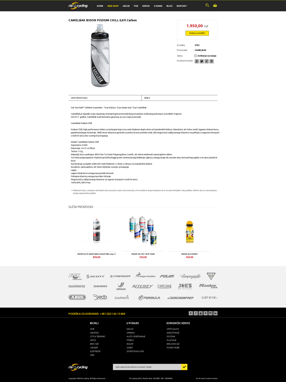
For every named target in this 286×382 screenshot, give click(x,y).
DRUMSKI (94, 333)
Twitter (202, 61)
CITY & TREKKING (97, 336)
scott (95, 276)
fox (75, 277)
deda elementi (99, 297)
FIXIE (92, 355)
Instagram (210, 313)
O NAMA (158, 6)
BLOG (169, 6)
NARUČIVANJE (173, 333)
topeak (211, 276)
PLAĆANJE (171, 340)
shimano (77, 286)
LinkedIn (215, 313)
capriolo (145, 275)
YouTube (201, 313)
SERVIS (146, 6)
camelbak (164, 286)
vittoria (121, 286)
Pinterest (205, 313)
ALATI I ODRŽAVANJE (135, 336)
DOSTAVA (171, 336)
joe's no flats (185, 286)
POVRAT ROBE (173, 347)
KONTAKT (182, 6)
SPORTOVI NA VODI (135, 351)
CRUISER (94, 347)
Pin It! (211, 61)
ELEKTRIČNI (95, 351)
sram (100, 286)
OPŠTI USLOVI (173, 329)
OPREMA (130, 333)
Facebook (197, 61)
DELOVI (129, 329)
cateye (209, 297)
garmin (122, 297)
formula (149, 297)
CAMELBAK (200, 50)
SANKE (129, 347)
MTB (92, 329)
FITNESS (129, 340)
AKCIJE (126, 6)
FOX (136, 6)
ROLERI (129, 344)
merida (120, 276)
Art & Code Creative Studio (206, 378)
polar (167, 276)
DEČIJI (93, 340)
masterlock (208, 286)
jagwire (180, 298)
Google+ (207, 61)
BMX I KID (94, 344)
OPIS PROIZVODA (79, 98)
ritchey (142, 286)
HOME (100, 6)
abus (77, 297)
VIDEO (147, 98)
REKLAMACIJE (173, 344)
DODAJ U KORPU (197, 33)
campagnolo (190, 276)
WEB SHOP (113, 6)
